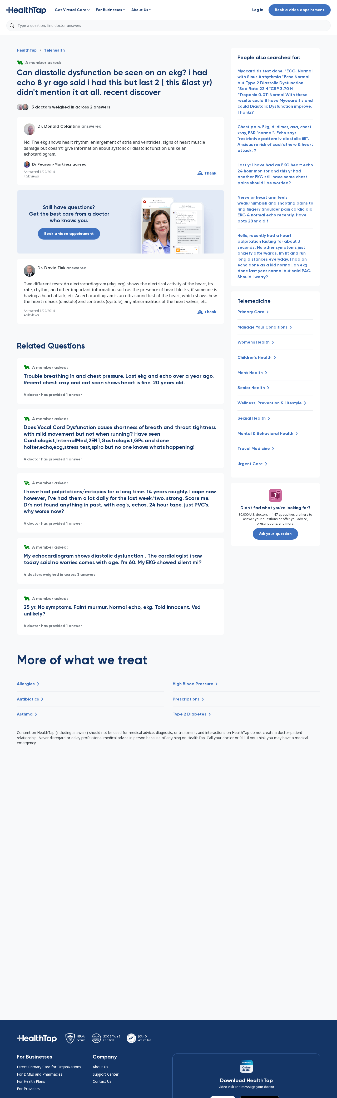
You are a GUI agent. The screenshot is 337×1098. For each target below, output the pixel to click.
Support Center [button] (105, 1074)
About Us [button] (100, 1066)
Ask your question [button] (275, 533)
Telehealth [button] (54, 50)
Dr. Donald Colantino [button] (58, 126)
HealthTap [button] (27, 50)
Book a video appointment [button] (299, 10)
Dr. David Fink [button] (51, 267)
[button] (26, 10)
